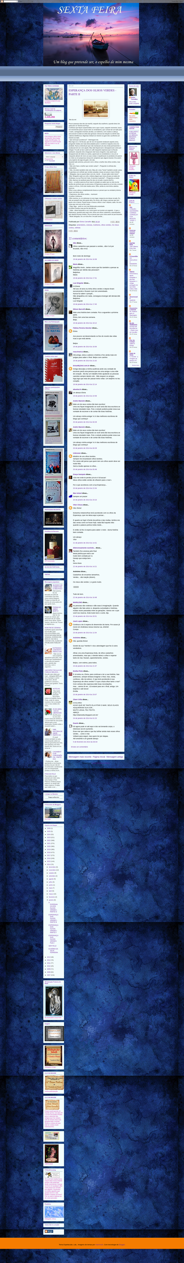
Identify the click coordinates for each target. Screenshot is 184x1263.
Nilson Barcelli (79, 309)
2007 (49, 979)
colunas (89, 225)
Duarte (75, 723)
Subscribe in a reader (52, 1229)
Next (61, 521)
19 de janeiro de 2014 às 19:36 (85, 347)
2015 (49, 866)
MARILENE (77, 602)
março (51, 898)
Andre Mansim (79, 401)
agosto (51, 883)
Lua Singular (78, 283)
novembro (52, 874)
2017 (49, 860)
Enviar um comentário (79, 747)
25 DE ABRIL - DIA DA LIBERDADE (57, 715)
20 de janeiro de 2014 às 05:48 (85, 469)
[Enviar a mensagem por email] (111, 222)
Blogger (122, 1249)
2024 (49, 839)
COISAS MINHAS (132, 139)
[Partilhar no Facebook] (117, 222)
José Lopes (78, 621)
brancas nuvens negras (133, 232)
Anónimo (76, 638)
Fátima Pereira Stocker (82, 328)
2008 (49, 976)
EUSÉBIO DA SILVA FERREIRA (53, 955)
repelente (132, 300)
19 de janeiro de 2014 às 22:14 (85, 384)
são (131, 207)
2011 (49, 967)
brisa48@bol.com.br (81, 366)
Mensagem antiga (114, 757)
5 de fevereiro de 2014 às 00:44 (85, 742)
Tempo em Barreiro (53, 801)
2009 (49, 973)
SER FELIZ (52, 950)
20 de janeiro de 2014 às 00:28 (85, 422)
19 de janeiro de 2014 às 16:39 (85, 259)
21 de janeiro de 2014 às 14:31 (85, 543)
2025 (49, 836)
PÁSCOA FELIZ (50, 778)
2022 (49, 845)
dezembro (52, 871)
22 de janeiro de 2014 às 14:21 (85, 566)
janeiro (51, 904)
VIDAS (132, 272)
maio (51, 892)
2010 (49, 970)
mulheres (96, 225)
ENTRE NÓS (132, 244)
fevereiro (52, 901)
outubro (51, 877)
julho (51, 886)
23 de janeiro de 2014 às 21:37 (85, 666)
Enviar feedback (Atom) (101, 763)
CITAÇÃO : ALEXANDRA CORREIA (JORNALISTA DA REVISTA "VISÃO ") (134, 214)
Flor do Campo (132, 341)
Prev (46, 521)
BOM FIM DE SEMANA (53, 632)
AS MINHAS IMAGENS (133, 136)
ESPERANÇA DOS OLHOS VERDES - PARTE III (53, 923)
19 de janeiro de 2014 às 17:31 (85, 278)
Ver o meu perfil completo (134, 102)
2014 (49, 869)
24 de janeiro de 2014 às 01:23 (85, 718)
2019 (49, 854)
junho (51, 889)
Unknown (77, 453)
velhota (77, 228)
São (74, 243)
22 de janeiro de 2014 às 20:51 (85, 616)
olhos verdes (106, 225)
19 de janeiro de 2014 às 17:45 (85, 304)
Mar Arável (77, 493)
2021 (49, 848)
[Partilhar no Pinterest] (119, 222)
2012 (49, 964)
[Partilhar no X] (115, 222)
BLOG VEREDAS (133, 324)
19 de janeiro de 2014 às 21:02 (85, 361)
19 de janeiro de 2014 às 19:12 (85, 323)
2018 (49, 857)
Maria (75, 264)
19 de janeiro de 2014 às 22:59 (85, 396)
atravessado (134, 297)
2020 (49, 851)
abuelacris (77, 389)
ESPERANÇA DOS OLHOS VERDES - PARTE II (53, 933)
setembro (52, 880)
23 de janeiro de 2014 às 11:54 (85, 633)
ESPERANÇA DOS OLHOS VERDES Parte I (53, 943)
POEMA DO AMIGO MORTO (57, 613)
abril (50, 895)
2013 (49, 961)
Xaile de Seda (132, 354)
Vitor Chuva (78, 505)
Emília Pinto (78, 671)
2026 (49, 833)
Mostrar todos (135, 365)
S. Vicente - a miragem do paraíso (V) (134, 358)
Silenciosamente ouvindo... (84, 548)
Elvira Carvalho (134, 98)
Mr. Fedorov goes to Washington (133, 313)
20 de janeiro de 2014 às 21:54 (85, 488)
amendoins (81, 225)
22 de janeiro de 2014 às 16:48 (85, 597)
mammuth (99, 1249)
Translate (52, 161)
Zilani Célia (77, 699)
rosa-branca (78, 352)
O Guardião (134, 256)
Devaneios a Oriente (133, 309)
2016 (49, 863)
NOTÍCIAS (56, 693)
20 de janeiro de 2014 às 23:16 (85, 500)
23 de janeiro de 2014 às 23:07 (85, 694)
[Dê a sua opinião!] (113, 222)
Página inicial (99, 757)
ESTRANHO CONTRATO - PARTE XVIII (57, 654)
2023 (49, 842)
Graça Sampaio (79, 474)
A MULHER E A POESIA (133, 132)
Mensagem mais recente (80, 757)
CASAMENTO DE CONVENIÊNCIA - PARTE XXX (57, 759)
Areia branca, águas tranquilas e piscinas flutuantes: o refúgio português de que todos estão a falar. (134, 281)
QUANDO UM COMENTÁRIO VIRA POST (57, 591)
